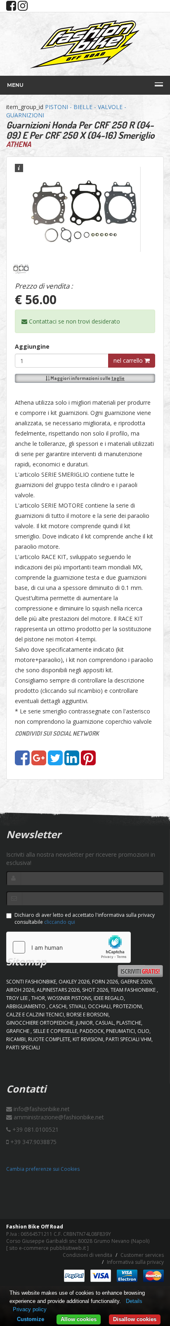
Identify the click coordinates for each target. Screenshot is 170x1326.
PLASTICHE (128, 1022)
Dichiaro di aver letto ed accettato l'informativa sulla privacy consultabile (84, 918)
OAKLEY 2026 (74, 981)
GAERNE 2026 (136, 981)
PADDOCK (92, 1031)
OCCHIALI (99, 1006)
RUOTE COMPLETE (49, 1039)
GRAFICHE (18, 1031)
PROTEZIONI (127, 1006)
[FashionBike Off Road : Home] (85, 44)
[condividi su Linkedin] (71, 762)
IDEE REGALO (109, 998)
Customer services (142, 1254)
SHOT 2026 (95, 989)
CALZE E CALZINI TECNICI (35, 1014)
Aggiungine (32, 346)
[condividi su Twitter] (55, 762)
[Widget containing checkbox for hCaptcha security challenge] (68, 947)
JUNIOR (84, 1022)
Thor (38, 998)
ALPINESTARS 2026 (58, 989)
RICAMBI (16, 1039)
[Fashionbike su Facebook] (11, 8)
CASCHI (57, 1006)
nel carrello (128, 360)
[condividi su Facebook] (22, 762)
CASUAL (104, 1022)
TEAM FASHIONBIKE (134, 989)
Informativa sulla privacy (135, 1261)
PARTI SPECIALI (23, 1047)
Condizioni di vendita (87, 1254)
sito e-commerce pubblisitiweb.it (47, 1247)
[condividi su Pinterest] (88, 762)
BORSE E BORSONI (87, 1014)
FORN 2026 (105, 981)
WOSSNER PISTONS (69, 998)
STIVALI (77, 1006)
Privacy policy (30, 1309)
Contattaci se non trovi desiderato (73, 321)
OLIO (143, 1031)
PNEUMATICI (120, 1031)
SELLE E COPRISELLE (55, 1031)
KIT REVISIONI (88, 1039)
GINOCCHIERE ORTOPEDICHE (39, 1022)
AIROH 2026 (20, 989)
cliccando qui (59, 921)
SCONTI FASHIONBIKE (31, 981)
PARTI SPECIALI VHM (128, 1039)
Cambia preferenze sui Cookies (43, 1168)
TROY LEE (17, 998)
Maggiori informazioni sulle (87, 378)
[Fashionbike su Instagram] (23, 8)
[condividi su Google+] (38, 762)
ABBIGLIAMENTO (26, 1006)
